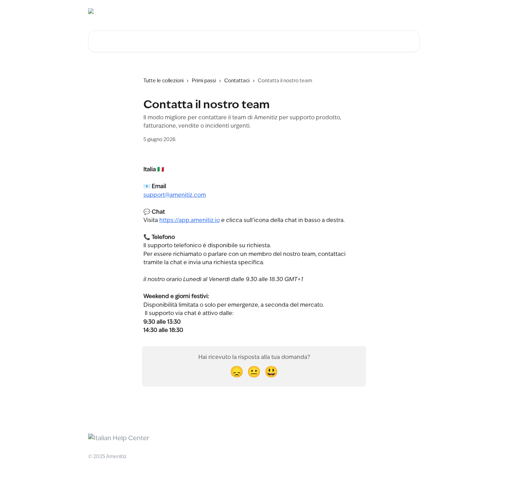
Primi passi (204, 80)
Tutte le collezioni (163, 80)
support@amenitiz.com (174, 195)
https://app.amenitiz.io (189, 220)
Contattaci (237, 80)
